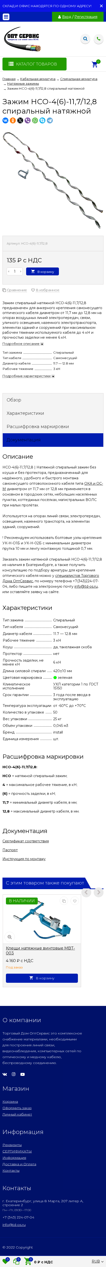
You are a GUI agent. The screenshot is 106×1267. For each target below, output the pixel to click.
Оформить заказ (17, 1108)
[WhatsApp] (35, 120)
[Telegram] (50, 120)
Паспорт (10, 850)
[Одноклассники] (13, 120)
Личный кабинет (17, 1114)
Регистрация (85, 17)
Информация (14, 1157)
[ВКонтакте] (5, 120)
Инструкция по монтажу (24, 859)
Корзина (10, 1101)
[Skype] (42, 120)
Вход (66, 17)
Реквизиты (12, 1145)
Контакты (10, 1170)
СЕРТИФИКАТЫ (17, 1151)
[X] (20, 120)
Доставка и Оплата (19, 1164)
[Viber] (28, 120)
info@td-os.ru (86, 586)
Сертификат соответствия (25, 841)
